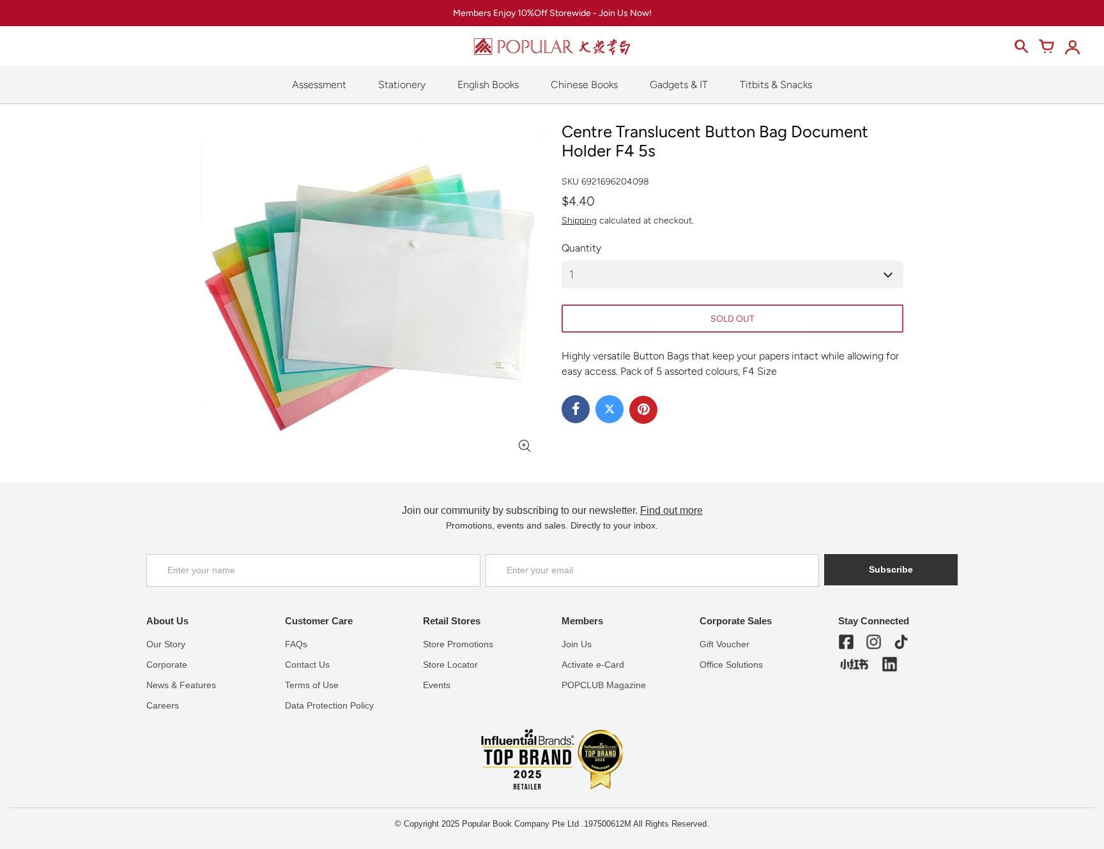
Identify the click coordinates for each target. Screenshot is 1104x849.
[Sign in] (1072, 47)
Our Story (165, 644)
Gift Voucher (724, 644)
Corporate (166, 664)
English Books (488, 85)
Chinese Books (584, 85)
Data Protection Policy (329, 705)
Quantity (581, 248)
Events (436, 685)
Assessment (319, 85)
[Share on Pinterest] (643, 410)
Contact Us (307, 664)
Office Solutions (731, 664)
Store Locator (450, 664)
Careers (162, 705)
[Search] (1021, 47)
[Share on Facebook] (576, 409)
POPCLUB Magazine (604, 685)
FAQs (296, 644)
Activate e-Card (593, 664)
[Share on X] (609, 409)
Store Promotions (458, 644)
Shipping (579, 220)
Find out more (671, 510)
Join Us (577, 644)
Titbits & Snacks (776, 85)
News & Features (181, 685)
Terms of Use (312, 685)
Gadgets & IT (679, 85)
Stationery (401, 85)
